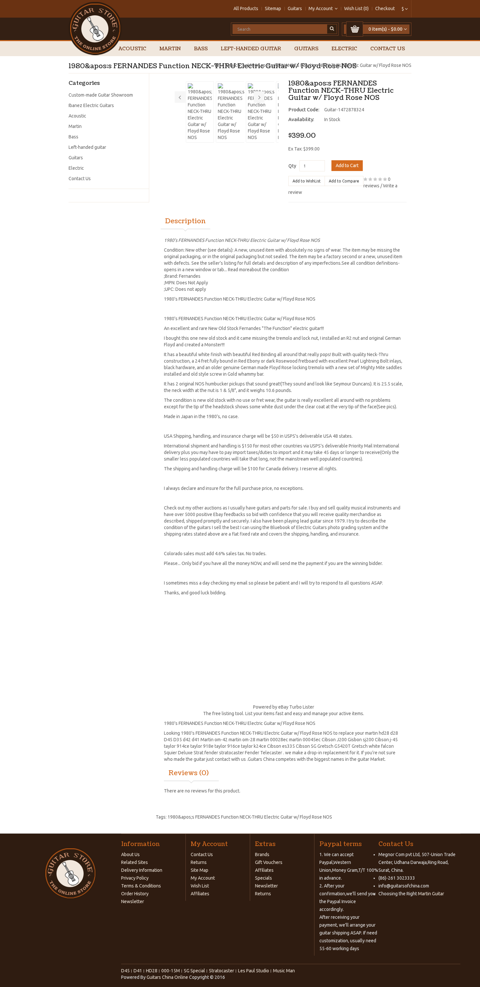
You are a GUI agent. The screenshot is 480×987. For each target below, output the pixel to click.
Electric (344, 48)
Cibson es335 (281, 746)
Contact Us (387, 48)
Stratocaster (221, 970)
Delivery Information (141, 870)
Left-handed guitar (251, 48)
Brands (262, 854)
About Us (130, 854)
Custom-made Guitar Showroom (101, 95)
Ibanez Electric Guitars (91, 105)
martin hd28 (377, 733)
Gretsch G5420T (334, 746)
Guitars (295, 8)
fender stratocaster (224, 752)
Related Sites (134, 862)
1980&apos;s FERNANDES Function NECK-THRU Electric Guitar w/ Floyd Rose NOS (329, 65)
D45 (168, 739)
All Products (245, 8)
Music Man (284, 970)
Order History (135, 893)
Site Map (199, 870)
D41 (138, 970)
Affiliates (200, 893)
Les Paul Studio (253, 970)
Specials (263, 878)
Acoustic (132, 48)
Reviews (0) (188, 773)
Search (233, 65)
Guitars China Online (167, 977)
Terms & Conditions (141, 885)
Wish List (200, 885)
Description (185, 221)
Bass (201, 48)
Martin (170, 48)
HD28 (151, 970)
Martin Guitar (430, 893)
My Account (203, 878)
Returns (199, 862)
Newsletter (132, 901)
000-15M (170, 970)
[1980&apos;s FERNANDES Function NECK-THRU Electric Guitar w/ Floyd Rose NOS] (200, 112)
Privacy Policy (135, 878)
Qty (292, 165)
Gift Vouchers (268, 862)
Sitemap (273, 8)
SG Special (194, 970)
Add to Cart (347, 165)
